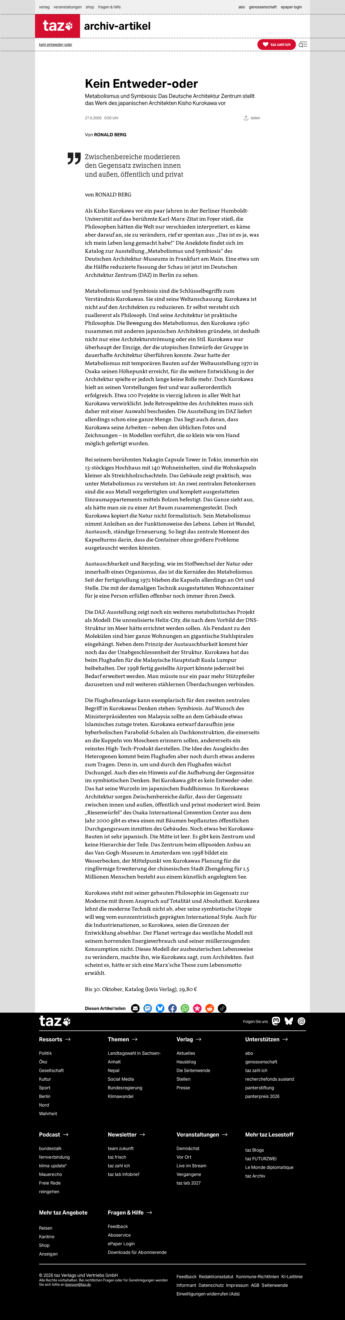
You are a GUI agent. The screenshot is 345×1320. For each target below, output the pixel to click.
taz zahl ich (256, 1070)
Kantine (46, 1237)
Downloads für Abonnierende (137, 1252)
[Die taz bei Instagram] (301, 1024)
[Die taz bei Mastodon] (276, 1024)
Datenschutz (212, 1285)
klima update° (53, 1166)
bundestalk (50, 1148)
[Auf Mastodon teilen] (147, 1008)
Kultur (45, 1079)
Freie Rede (50, 1183)
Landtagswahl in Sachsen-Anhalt (134, 1057)
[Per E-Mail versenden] (135, 1008)
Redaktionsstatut (217, 1277)
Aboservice (119, 1235)
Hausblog (186, 1062)
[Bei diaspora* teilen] (197, 1008)
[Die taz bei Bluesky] (289, 1024)
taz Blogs (254, 1150)
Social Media (121, 1079)
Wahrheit (48, 1114)
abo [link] (242, 7)
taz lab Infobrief (123, 1174)
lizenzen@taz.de (78, 1284)
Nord (44, 1105)
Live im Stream (191, 1166)
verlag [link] (44, 7)
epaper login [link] (291, 7)
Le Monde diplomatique (269, 1167)
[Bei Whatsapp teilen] (185, 1008)
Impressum (238, 1285)
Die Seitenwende (193, 1070)
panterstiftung (259, 1088)
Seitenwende (275, 1285)
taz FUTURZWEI (261, 1159)
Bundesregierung (125, 1088)
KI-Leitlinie (292, 1277)
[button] (303, 44)
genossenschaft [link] (263, 7)
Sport (44, 1088)
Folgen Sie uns (255, 1021)
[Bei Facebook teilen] (172, 1008)
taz (55, 1021)
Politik (45, 1053)
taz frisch (117, 1157)
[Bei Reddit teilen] (209, 1008)
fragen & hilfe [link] (109, 7)
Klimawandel (120, 1096)
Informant (187, 1285)
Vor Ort (184, 1157)
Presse (183, 1088)
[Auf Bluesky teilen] (160, 1008)
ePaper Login (121, 1244)
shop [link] (90, 7)
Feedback (118, 1226)
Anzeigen (48, 1254)
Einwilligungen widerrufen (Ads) (208, 1294)
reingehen (49, 1192)
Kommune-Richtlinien (258, 1277)
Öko (43, 1062)
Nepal (113, 1070)
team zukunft (121, 1148)
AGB (255, 1285)
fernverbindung (54, 1157)
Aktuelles (186, 1053)
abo (249, 1053)
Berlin (45, 1096)
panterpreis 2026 (262, 1096)
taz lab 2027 (189, 1183)
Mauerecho (50, 1174)
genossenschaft (261, 1062)
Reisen (46, 1228)
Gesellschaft (51, 1070)
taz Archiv (255, 1176)
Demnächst (188, 1148)
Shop (44, 1245)
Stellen (184, 1079)
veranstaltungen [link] (68, 7)
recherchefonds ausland (269, 1079)
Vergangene (189, 1174)
